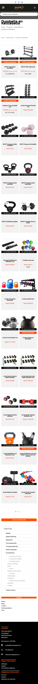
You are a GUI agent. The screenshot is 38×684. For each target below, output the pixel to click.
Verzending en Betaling (8, 668)
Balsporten (9, 540)
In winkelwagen (9, 58)
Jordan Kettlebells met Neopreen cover (10, 454)
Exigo (3, 603)
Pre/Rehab (10, 583)
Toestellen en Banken (15, 559)
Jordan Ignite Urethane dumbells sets (28, 415)
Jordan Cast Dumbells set (10, 337)
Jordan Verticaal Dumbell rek (28, 106)
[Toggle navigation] (30, 7)
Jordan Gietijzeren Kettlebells (28, 338)
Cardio (11, 568)
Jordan (3, 606)
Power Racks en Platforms (17, 580)
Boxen (9, 566)
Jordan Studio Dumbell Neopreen (28, 493)
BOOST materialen (11, 549)
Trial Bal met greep (28, 260)
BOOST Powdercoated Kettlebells (28, 183)
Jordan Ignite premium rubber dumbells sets (28, 377)
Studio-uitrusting (12, 563)
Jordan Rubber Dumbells (10, 492)
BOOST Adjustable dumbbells (10, 67)
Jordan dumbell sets (28, 299)
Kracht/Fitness (10, 553)
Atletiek (8, 533)
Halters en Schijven (15, 556)
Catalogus (4, 664)
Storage (9, 585)
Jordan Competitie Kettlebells (9, 299)
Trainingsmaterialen (12, 546)
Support (3, 666)
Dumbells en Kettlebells (14, 571)
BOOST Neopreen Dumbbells (28, 144)
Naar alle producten (19, 520)
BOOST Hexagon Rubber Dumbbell (10, 145)
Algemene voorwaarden (8, 679)
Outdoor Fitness (10, 590)
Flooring (11, 573)
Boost (3, 601)
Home (3, 37)
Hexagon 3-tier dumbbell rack (10, 106)
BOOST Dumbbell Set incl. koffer (28, 222)
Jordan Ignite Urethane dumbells (10, 415)
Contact (3, 677)
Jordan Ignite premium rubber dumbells (10, 377)
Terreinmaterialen (11, 543)
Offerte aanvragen (10, 62)
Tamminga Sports (6, 608)
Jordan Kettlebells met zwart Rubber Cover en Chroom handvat (28, 455)
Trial (2, 610)
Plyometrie (10, 578)
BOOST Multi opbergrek (28, 67)
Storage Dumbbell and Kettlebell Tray (10, 261)
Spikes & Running (11, 536)
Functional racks (14, 561)
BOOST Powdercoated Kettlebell (10, 183)
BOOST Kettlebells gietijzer (10, 221)
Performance (11, 576)
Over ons (4, 675)
